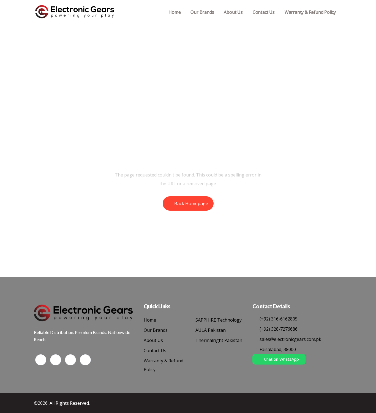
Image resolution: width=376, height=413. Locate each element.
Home (174, 12)
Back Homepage (191, 203)
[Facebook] (40, 359)
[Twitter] (55, 359)
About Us (233, 12)
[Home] (74, 12)
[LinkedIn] (70, 359)
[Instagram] (85, 359)
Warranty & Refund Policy (310, 12)
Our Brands (202, 12)
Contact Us (264, 12)
